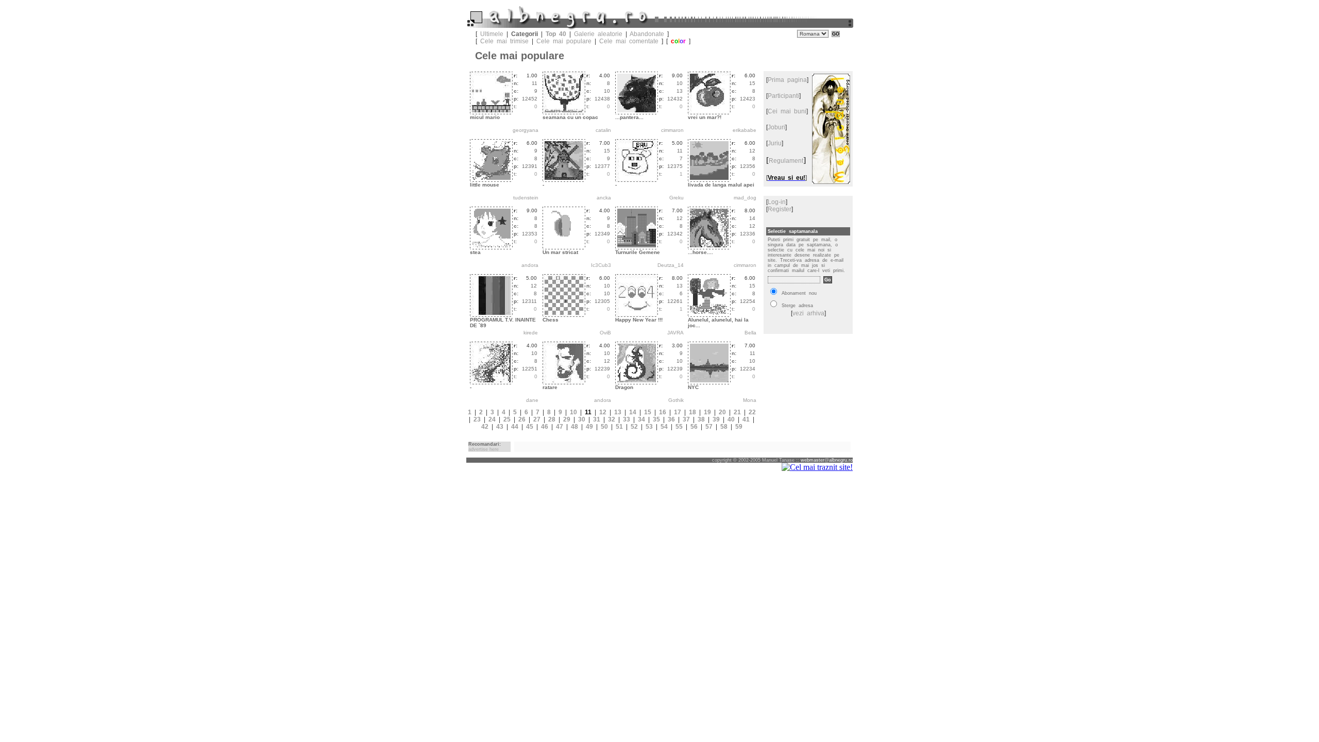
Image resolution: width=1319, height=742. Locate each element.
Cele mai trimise (504, 41)
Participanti (783, 95)
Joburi (776, 127)
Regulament (786, 160)
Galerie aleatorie (598, 34)
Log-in (777, 202)
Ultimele (491, 34)
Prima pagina (787, 79)
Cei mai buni (787, 111)
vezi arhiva (808, 313)
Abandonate (647, 34)
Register (779, 209)
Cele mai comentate (628, 41)
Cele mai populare (563, 41)
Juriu (775, 143)
